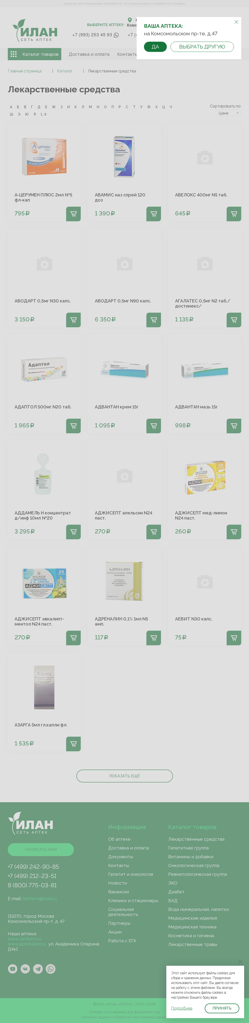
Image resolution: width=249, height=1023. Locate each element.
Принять (222, 1008)
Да (155, 47)
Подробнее (181, 1008)
